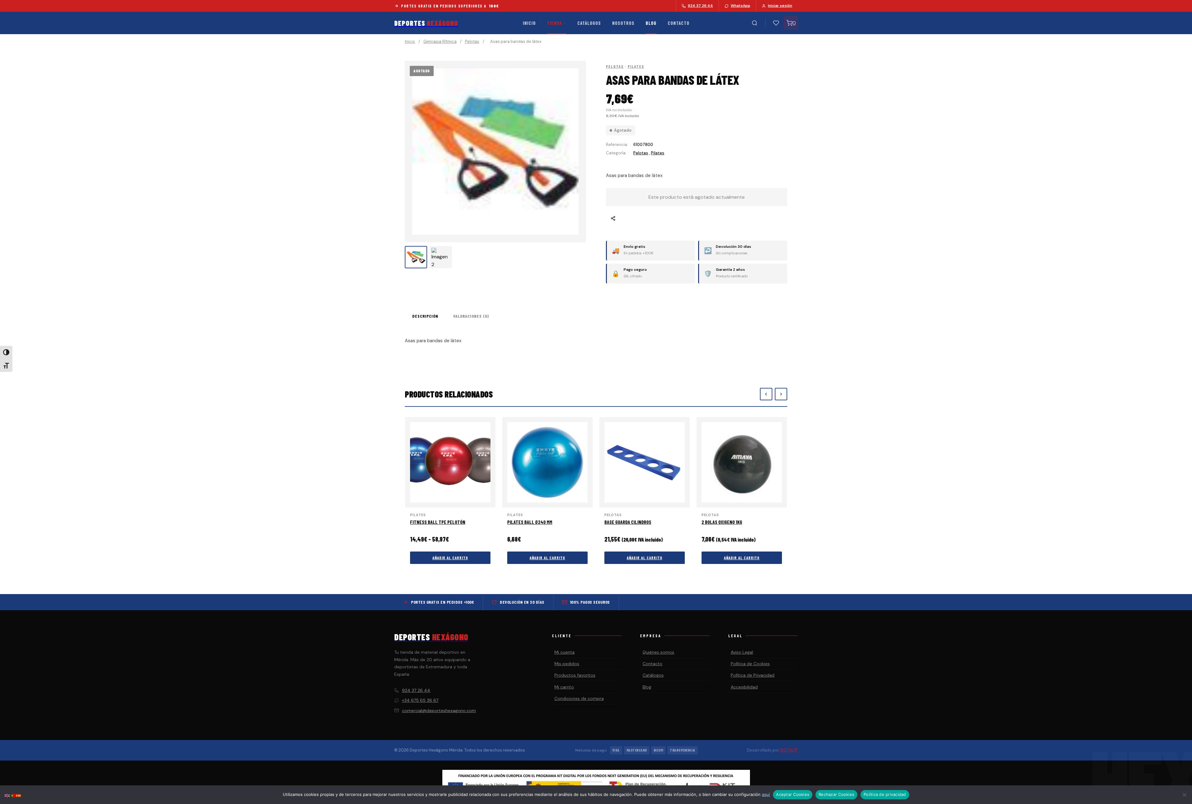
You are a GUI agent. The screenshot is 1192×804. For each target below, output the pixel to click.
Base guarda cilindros (627, 522)
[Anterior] (766, 394)
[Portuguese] (13, 795)
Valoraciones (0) (471, 316)
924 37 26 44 (416, 690)
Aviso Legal (742, 652)
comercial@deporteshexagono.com (439, 710)
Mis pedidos (566, 663)
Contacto (678, 23)
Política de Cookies (750, 663)
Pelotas (472, 41)
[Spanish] (18, 795)
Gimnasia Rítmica (440, 41)
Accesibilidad (744, 687)
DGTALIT (789, 750)
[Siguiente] (781, 394)
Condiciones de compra (579, 698)
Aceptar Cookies (792, 794)
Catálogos (589, 23)
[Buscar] (754, 23)
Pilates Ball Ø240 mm (529, 522)
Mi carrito (564, 687)
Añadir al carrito (450, 557)
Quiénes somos (658, 652)
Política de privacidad (885, 794)
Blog (651, 23)
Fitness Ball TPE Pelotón (437, 522)
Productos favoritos (574, 675)
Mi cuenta (564, 652)
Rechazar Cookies (836, 794)
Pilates (636, 66)
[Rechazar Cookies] (1184, 795)
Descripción (425, 316)
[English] (7, 795)
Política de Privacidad (752, 675)
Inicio (529, 23)
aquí (766, 794)
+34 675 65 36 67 (420, 700)
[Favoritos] (776, 23)
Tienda (554, 23)
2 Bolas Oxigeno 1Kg (722, 522)
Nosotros (623, 23)
